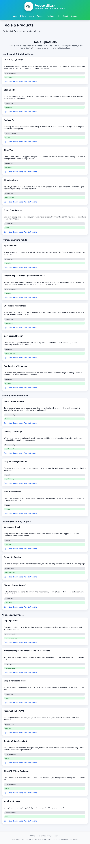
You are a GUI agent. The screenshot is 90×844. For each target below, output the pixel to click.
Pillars (23, 16)
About (65, 16)
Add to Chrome (30, 81)
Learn (31, 16)
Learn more (18, 81)
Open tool (8, 81)
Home (14, 16)
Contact (74, 16)
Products (50, 16)
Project (40, 16)
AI (58, 16)
